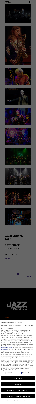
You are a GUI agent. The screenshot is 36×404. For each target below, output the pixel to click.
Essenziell (9, 372)
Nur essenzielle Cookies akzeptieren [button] (18, 390)
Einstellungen (4, 349)
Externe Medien (26, 372)
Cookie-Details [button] (10, 400)
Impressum (26, 400)
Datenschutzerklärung (6, 347)
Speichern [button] (18, 384)
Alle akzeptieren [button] (18, 378)
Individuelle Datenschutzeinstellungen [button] (18, 396)
